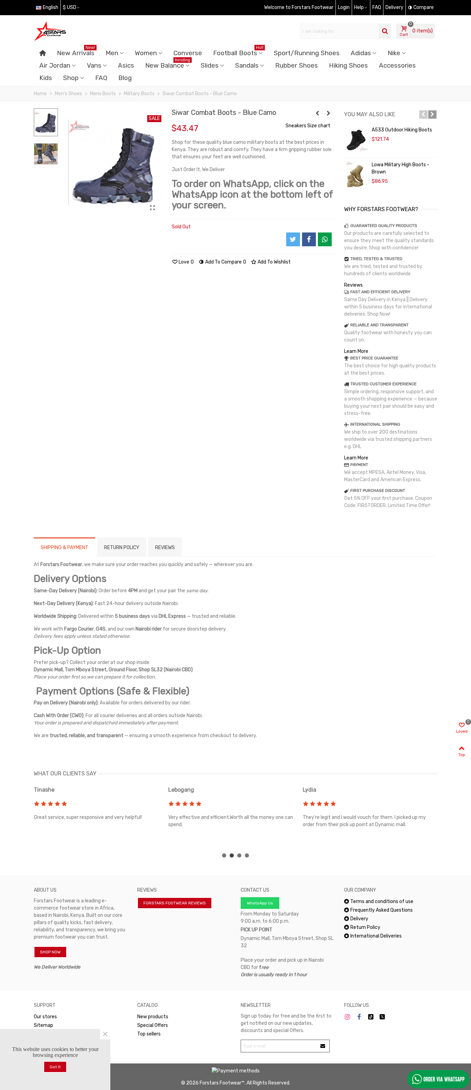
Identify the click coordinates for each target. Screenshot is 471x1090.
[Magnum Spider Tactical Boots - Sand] (328, 113)
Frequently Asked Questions (381, 910)
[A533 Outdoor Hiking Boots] (356, 140)
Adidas (361, 53)
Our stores (45, 1017)
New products (152, 1017)
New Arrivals (76, 52)
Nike (394, 53)
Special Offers (152, 1025)
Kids (45, 78)
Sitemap (43, 1025)
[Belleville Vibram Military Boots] (317, 113)
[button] (423, 114)
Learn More (356, 351)
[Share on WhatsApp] (325, 239)
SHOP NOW (50, 952)
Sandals (247, 65)
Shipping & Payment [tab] (64, 548)
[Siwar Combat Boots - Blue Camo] (153, 208)
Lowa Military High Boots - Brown (400, 168)
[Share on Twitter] (293, 239)
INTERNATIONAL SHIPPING (375, 424)
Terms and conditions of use (381, 901)
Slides (210, 65)
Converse (187, 53)
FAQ (101, 78)
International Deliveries (376, 936)
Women (146, 53)
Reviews (353, 285)
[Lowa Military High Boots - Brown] (356, 175)
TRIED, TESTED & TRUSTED (376, 258)
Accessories (397, 65)
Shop (71, 78)
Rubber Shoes (296, 65)
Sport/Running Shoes (307, 53)
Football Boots (238, 52)
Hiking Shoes (348, 65)
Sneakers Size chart (307, 126)
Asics (126, 65)
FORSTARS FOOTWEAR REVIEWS (174, 903)
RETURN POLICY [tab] (121, 548)
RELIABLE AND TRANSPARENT (379, 325)
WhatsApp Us (260, 903)
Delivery (359, 919)
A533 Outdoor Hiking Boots (402, 130)
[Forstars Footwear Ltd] (72, 31)
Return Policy (365, 927)
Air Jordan (54, 65)
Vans (94, 65)
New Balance (167, 64)
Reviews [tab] (165, 548)
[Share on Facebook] (309, 239)
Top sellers (149, 1034)
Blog (125, 78)
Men (112, 53)
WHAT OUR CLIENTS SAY (65, 773)
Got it (55, 1066)
